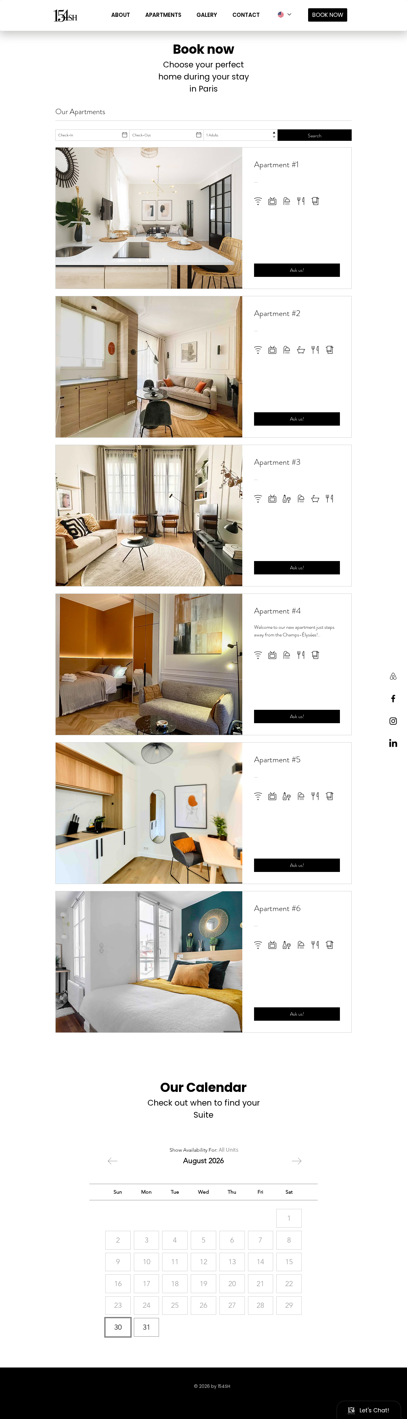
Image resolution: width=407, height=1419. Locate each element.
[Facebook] (393, 698)
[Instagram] (393, 721)
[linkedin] (393, 744)
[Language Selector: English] (284, 14)
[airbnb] (393, 676)
